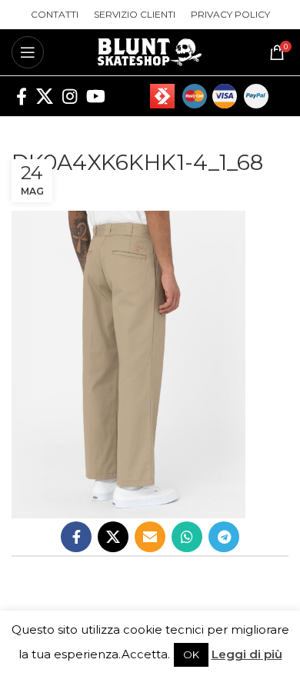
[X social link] (45, 96)
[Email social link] (150, 536)
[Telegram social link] (223, 536)
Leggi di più (247, 654)
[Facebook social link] (22, 96)
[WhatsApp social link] (187, 536)
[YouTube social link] (96, 96)
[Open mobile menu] (28, 52)
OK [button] (191, 654)
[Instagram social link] (70, 96)
